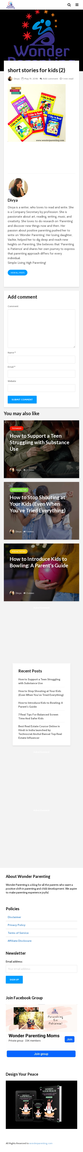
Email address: (14, 961)
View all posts (18, 272)
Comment (13, 306)
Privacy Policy (16, 925)
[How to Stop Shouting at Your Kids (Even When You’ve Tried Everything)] (41, 510)
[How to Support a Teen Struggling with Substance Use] (41, 449)
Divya (16, 78)
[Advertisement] (41, 159)
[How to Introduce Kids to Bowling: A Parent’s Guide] (41, 572)
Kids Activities (18, 551)
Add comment (50, 78)
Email (11, 367)
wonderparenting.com (41, 1143)
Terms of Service (18, 933)
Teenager (16, 428)
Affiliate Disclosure (19, 940)
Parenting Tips (19, 490)
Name (12, 352)
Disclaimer (14, 917)
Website (12, 381)
